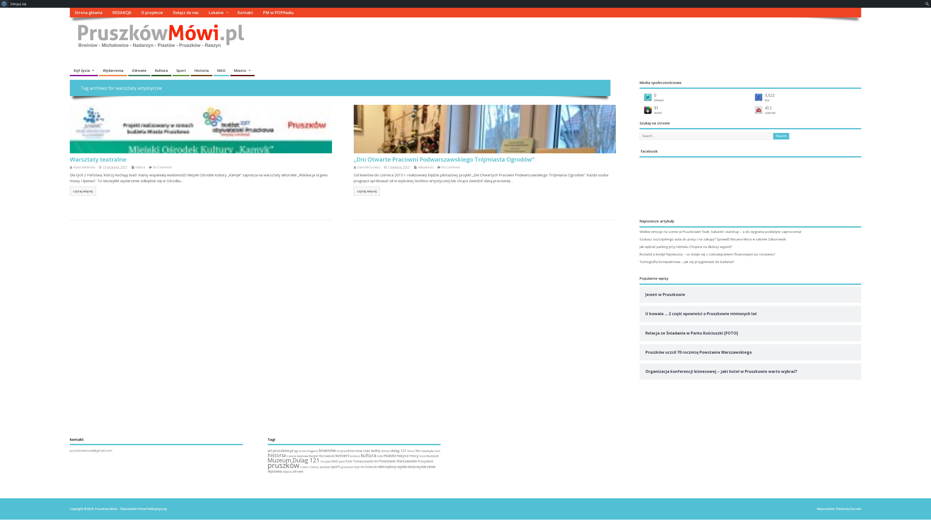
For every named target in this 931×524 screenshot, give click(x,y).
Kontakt (245, 12)
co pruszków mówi (349, 451)
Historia (201, 70)
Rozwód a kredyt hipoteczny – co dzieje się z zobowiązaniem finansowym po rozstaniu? (707, 254)
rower (304, 467)
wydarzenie (426, 466)
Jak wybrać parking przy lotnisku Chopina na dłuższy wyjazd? (686, 247)
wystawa (275, 471)
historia (277, 455)
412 (768, 108)
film (418, 451)
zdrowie (297, 471)
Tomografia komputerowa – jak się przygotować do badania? (687, 262)
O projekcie (152, 12)
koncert (342, 455)
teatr (357, 467)
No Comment (162, 167)
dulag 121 (398, 450)
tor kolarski (369, 467)
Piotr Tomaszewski (359, 461)
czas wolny (371, 450)
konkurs (355, 456)
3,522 (770, 95)
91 (656, 108)
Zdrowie (139, 70)
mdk (380, 456)
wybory (391, 466)
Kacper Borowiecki (322, 456)
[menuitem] (4, 4)
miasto (389, 455)
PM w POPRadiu (278, 12)
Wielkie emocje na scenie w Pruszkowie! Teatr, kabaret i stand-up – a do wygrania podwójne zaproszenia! (720, 231)
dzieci (411, 451)
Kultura (161, 70)
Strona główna (88, 12)
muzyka (326, 461)
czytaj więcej (83, 191)
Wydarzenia (113, 70)
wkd (381, 466)
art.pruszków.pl (280, 450)
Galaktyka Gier (431, 451)
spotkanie (347, 467)
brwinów (327, 450)
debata (385, 451)
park (342, 461)
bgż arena (300, 451)
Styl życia (81, 70)
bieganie (312, 451)
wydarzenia (406, 466)
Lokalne (216, 12)
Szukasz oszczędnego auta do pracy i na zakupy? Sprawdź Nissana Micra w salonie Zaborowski (713, 239)
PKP (376, 461)
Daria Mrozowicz (368, 167)
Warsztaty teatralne (98, 159)
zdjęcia (286, 471)
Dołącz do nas (186, 12)
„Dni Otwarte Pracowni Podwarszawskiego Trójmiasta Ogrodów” (444, 159)
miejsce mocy (407, 455)
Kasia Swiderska (84, 167)
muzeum (432, 456)
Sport (181, 70)
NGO (221, 70)
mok (422, 456)
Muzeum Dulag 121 (294, 460)
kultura (368, 455)
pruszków (283, 465)
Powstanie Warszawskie (398, 461)
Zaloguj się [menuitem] (18, 4)
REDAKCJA (121, 12)
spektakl (325, 467)
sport (335, 466)
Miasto (240, 70)
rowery (314, 467)
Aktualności (426, 167)
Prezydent (425, 461)
